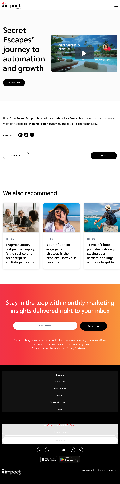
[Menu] (115, 5)
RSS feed (80, 450)
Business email (61, 431)
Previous (16, 155)
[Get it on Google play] (69, 459)
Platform (60, 375)
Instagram (48, 450)
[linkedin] (20, 135)
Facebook (56, 450)
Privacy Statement (77, 348)
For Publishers (60, 388)
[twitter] (26, 135)
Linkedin (40, 450)
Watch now (13, 82)
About (60, 409)
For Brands (60, 381)
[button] (84, 53)
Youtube (64, 450)
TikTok (72, 450)
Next (104, 155)
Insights (60, 395)
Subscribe (93, 326)
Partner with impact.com (60, 402)
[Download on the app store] (48, 459)
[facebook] (32, 135)
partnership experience (39, 123)
